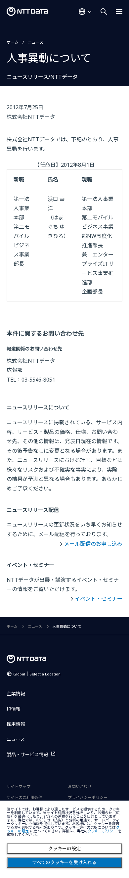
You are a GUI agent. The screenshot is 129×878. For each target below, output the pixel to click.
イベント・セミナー (98, 598)
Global (37, 673)
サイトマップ (18, 786)
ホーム (13, 42)
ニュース (35, 42)
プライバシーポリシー (88, 797)
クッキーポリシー (102, 831)
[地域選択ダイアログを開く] (85, 12)
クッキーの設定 (64, 848)
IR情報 (14, 709)
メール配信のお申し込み (93, 543)
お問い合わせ (80, 786)
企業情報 (16, 693)
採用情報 (16, 724)
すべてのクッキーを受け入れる (64, 862)
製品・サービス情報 (27, 754)
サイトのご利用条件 (24, 797)
